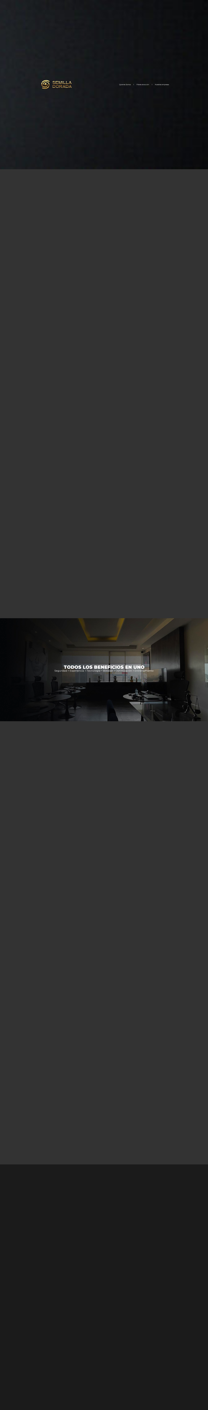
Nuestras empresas (162, 85)
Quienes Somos (125, 85)
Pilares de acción (143, 85)
